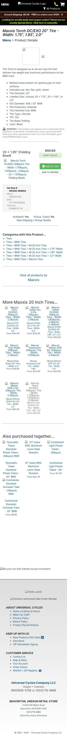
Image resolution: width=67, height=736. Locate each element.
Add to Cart (52, 166)
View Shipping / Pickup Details (33, 220)
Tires (9, 238)
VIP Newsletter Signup (25, 644)
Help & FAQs (20, 660)
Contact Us (19, 656)
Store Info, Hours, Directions (33, 715)
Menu (7, 40)
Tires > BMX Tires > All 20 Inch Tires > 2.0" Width (34, 255)
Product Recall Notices (25, 624)
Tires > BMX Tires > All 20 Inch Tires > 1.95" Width (34, 252)
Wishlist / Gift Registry (26, 670)
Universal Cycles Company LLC (33, 682)
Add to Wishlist (50, 172)
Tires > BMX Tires (16, 241)
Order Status (20, 667)
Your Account (20, 663)
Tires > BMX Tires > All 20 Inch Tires (26, 245)
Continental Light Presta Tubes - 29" (56, 466)
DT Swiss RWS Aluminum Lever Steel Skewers (33, 468)
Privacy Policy (21, 618)
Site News (18, 640)
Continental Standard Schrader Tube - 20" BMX (11, 505)
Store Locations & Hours (26, 611)
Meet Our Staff (21, 614)
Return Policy (20, 621)
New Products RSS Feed (27, 637)
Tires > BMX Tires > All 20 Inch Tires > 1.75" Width (34, 248)
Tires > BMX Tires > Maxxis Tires (24, 259)
